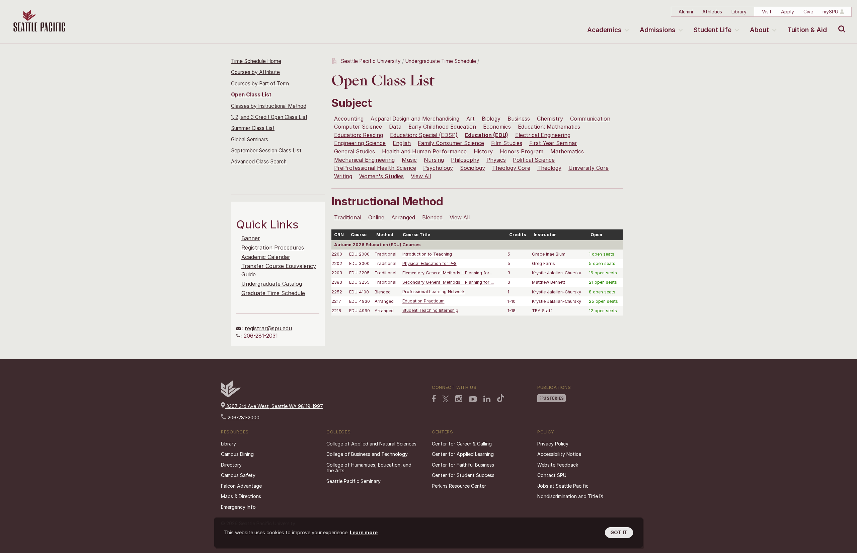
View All (421, 176)
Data (395, 126)
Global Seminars (249, 139)
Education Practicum (423, 301)
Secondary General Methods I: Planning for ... (448, 282)
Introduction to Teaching (427, 254)
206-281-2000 (242, 417)
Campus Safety (238, 475)
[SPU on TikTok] (500, 398)
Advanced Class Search (259, 161)
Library (739, 11)
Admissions (657, 30)
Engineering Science (360, 143)
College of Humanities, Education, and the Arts (368, 468)
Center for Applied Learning (463, 454)
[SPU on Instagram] (458, 398)
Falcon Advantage (241, 486)
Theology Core (511, 167)
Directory (231, 465)
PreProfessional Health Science (375, 167)
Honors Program (521, 151)
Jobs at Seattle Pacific (563, 486)
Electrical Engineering (542, 135)
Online (376, 217)
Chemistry (550, 118)
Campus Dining (237, 454)
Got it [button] (619, 532)
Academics (604, 30)
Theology (549, 167)
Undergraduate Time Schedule (440, 61)
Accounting (349, 118)
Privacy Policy (552, 443)
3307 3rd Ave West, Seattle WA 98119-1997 (274, 406)
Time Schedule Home (256, 61)
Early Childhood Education (442, 126)
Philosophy (465, 159)
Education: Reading (358, 135)
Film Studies (506, 143)
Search (840, 24)
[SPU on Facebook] (434, 398)
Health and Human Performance (424, 151)
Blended (432, 217)
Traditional (347, 217)
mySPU (830, 11)
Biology (491, 118)
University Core (588, 167)
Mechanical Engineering (364, 159)
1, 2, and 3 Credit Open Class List (269, 117)
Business (519, 118)
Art (470, 118)
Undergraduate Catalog (271, 283)
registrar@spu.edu (268, 328)
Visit (767, 11)
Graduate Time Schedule (273, 293)
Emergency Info (238, 507)
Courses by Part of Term (260, 83)
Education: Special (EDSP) (424, 135)
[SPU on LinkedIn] (487, 399)
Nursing (434, 159)
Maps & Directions (241, 496)
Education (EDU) (486, 135)
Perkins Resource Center (459, 486)
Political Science (534, 159)
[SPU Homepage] (231, 396)
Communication (590, 118)
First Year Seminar (553, 143)
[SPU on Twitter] (445, 399)
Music (409, 159)
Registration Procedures (272, 247)
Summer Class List (253, 128)
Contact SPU (551, 475)
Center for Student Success (463, 475)
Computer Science (358, 126)
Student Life (712, 30)
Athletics (712, 11)
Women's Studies (381, 176)
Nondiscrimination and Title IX (570, 496)
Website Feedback (557, 465)
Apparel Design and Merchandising (415, 118)
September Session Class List (266, 150)
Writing (343, 176)
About (759, 30)
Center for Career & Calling (462, 443)
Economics (497, 126)
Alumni (686, 11)
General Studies (354, 151)
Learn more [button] (364, 532)
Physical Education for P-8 (429, 263)
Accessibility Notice (559, 454)
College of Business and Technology (367, 454)
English (402, 143)
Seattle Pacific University (371, 61)
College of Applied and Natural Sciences (371, 443)
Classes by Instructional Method (268, 106)
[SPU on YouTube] (473, 399)
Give (808, 11)
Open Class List (251, 94)
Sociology (472, 167)
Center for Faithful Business (463, 465)
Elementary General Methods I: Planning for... (447, 272)
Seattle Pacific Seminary (353, 481)
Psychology (438, 167)
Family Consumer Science (451, 143)
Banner (250, 238)
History (483, 151)
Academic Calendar (265, 257)
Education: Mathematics (549, 126)
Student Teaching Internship (430, 310)
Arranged (403, 217)
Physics (496, 159)
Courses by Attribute (255, 72)
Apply (787, 11)
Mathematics (567, 151)
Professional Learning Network (433, 291)
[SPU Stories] (551, 398)
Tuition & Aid (807, 30)
